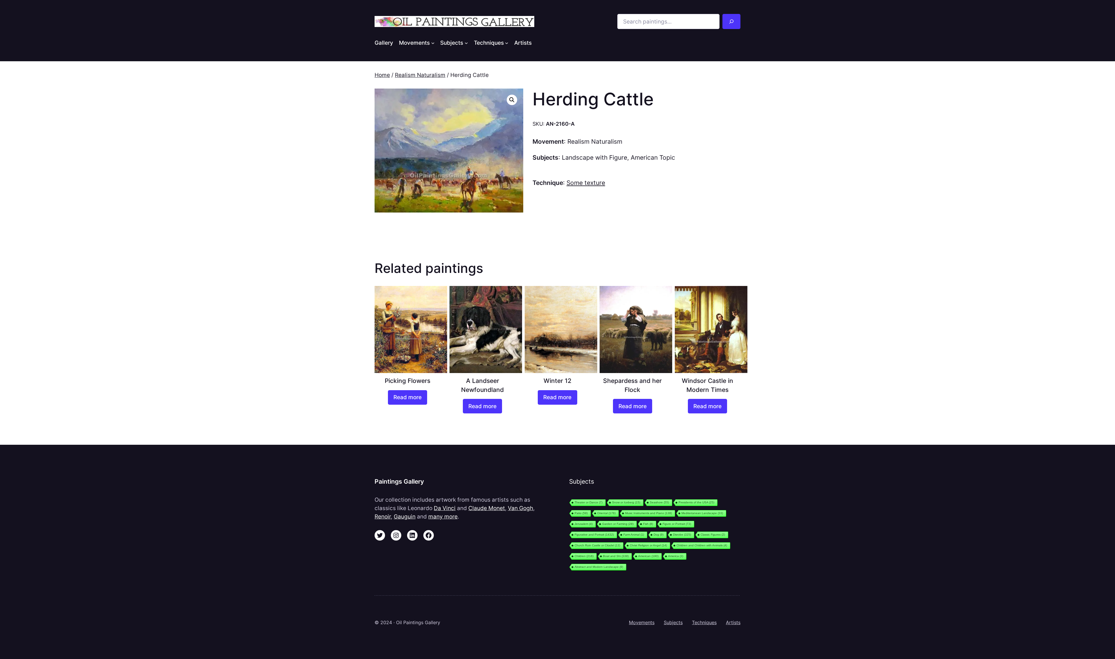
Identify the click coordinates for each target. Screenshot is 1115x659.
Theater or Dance (589, 502)
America (675, 556)
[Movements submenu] (433, 42)
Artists (733, 622)
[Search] (731, 21)
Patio (581, 513)
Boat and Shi (616, 556)
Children (584, 556)
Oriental (606, 513)
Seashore (659, 502)
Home (382, 74)
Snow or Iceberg (626, 502)
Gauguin (405, 516)
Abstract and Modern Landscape (599, 566)
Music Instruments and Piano (648, 513)
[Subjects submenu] (466, 42)
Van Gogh (520, 508)
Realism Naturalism (420, 74)
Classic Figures (713, 534)
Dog (658, 534)
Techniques (704, 622)
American (648, 556)
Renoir (383, 516)
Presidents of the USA (696, 502)
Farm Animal (633, 534)
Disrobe (682, 534)
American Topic (653, 157)
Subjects (673, 622)
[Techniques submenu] (506, 42)
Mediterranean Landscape (702, 513)
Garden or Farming (618, 523)
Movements (641, 622)
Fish (648, 523)
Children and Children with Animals (702, 545)
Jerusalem (584, 523)
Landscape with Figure (594, 157)
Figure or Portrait (677, 523)
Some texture (586, 182)
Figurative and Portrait (594, 534)
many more (443, 516)
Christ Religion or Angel (648, 545)
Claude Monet (486, 508)
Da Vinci (445, 508)
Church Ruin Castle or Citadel (597, 545)
